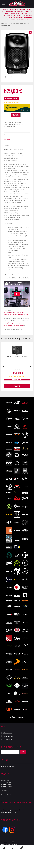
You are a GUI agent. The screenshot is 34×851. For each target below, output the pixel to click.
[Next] (30, 366)
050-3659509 (8, 784)
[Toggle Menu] (3, 4)
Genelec (12, 126)
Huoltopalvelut (8, 739)
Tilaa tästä (15, 115)
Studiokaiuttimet (18, 23)
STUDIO (10, 23)
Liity (23, 752)
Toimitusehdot (8, 736)
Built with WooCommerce (9, 844)
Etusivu (5, 23)
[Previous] (4, 366)
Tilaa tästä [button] (17, 386)
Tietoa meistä (7, 733)
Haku (12, 848)
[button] (30, 32)
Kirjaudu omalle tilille (7, 766)
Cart (20, 847)
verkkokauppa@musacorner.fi (10, 810)
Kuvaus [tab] (6, 135)
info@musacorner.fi (7, 786)
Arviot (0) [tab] (7, 139)
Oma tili (4, 848)
